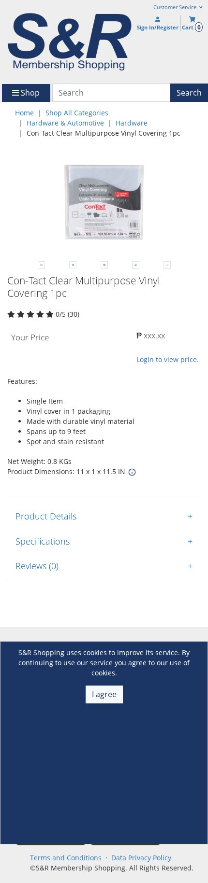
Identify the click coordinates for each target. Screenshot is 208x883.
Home (24, 112)
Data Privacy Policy (141, 857)
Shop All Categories (76, 112)
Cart (191, 27)
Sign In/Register (157, 27)
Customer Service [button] (175, 7)
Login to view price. (167, 359)
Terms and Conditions (66, 857)
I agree (104, 694)
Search (189, 92)
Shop (29, 92)
